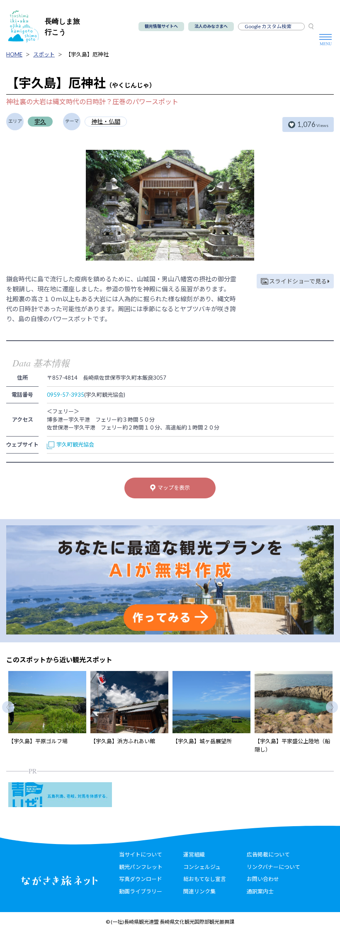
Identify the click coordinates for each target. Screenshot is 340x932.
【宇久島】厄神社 (87, 54)
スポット (44, 54)
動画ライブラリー (140, 891)
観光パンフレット (141, 867)
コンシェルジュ (202, 867)
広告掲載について (268, 854)
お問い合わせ (263, 879)
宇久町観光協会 (75, 444)
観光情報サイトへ (161, 26)
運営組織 (194, 854)
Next (332, 707)
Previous (8, 707)
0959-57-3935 (65, 394)
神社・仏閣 (105, 121)
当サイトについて (140, 854)
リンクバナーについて (273, 867)
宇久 (40, 121)
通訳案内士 (260, 891)
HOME (14, 54)
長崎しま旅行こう (62, 26)
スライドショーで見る (298, 281)
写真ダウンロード (140, 879)
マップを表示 (174, 487)
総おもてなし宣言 (204, 879)
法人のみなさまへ (211, 26)
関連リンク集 (199, 891)
